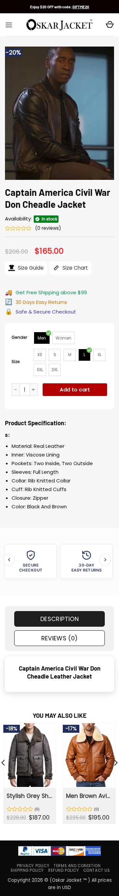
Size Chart (74, 267)
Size (16, 361)
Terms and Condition (77, 865)
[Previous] (9, 560)
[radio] (42, 338)
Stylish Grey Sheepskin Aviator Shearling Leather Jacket (29, 796)
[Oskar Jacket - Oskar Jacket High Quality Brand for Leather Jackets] (59, 25)
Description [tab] (59, 619)
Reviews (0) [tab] (59, 638)
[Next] (105, 560)
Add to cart (75, 389)
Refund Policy (63, 870)
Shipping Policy (27, 870)
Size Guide (30, 267)
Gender (19, 337)
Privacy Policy (33, 865)
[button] (9, 25)
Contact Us (96, 870)
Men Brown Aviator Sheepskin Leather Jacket (89, 796)
